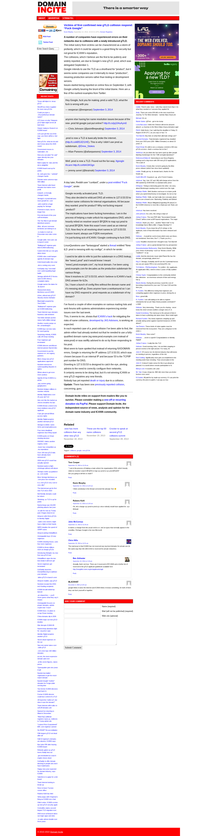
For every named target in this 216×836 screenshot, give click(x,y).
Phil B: (138, 130)
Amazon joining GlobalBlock (47, 533)
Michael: (139, 118)
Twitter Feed (48, 42)
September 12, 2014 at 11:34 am (78, 524)
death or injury (97, 380)
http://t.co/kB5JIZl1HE (77, 142)
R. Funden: (140, 291)
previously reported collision (109, 384)
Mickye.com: (140, 369)
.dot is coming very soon (46, 265)
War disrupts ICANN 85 (45, 625)
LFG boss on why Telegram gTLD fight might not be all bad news (47, 122)
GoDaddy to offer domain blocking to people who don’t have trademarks (47, 763)
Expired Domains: (142, 139)
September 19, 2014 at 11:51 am (78, 543)
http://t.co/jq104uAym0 (115, 123)
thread (113, 245)
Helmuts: (139, 223)
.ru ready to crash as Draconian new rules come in (47, 234)
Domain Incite (56, 832)
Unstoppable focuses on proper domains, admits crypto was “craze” (46, 605)
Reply (70, 477)
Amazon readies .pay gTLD (47, 581)
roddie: (138, 107)
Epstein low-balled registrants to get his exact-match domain (47, 675)
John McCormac (75, 522)
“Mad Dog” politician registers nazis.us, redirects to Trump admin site (47, 719)
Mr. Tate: (139, 372)
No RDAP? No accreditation (47, 730)
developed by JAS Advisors (103, 320)
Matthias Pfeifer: (141, 191)
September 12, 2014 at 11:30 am (83, 503)
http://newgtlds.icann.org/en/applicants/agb (88, 569)
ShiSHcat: (139, 152)
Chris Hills (73, 540)
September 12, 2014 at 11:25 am (83, 486)
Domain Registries (106, 32)
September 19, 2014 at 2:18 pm (82, 561)
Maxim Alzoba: (141, 283)
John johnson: (141, 214)
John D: (139, 352)
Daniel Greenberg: (142, 313)
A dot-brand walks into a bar (47, 262)
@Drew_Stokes (86, 146)
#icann (68, 165)
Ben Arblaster (79, 558)
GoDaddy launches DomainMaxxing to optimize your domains (47, 572)
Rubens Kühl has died (45, 793)
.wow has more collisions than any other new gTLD (72, 432)
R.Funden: (139, 377)
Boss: (138, 296)
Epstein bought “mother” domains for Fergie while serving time (46, 683)
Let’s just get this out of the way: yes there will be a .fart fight (47, 136)
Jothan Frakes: (141, 217)
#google (120, 161)
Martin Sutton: (141, 121)
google (79, 450)
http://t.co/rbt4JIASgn (83, 165)
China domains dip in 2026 (46, 616)
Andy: (138, 112)
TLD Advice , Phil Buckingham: (147, 267)
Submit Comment (73, 647)
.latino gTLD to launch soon (47, 577)
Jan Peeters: (140, 326)
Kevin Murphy (68, 32)
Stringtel (68, 18)
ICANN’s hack (105, 316)
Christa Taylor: (141, 275)
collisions (73, 450)
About (41, 18)
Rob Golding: (140, 357)
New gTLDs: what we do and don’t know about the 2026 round (47, 144)
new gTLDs (86, 450)
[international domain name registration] (48, 72)
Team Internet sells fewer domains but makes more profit (46, 187)
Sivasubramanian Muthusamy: (147, 248)
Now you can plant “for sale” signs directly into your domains (47, 157)
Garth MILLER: (141, 177)
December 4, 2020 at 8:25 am (77, 585)
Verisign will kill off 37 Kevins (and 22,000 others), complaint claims (47, 279)
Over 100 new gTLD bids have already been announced (46, 455)
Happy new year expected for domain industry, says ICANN (46, 771)
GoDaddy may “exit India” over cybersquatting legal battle (46, 271)
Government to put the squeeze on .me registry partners (46, 353)
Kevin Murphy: (141, 166)
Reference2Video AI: (143, 158)
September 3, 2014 (103, 109)
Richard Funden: (142, 318)
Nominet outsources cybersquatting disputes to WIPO (46, 367)
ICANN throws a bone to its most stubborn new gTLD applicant (47, 408)
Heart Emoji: (140, 147)
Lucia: (138, 242)
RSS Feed (47, 36)
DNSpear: (139, 186)
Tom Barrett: (140, 136)
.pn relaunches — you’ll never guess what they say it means (47, 597)
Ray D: (138, 261)
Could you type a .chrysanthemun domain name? (46, 115)
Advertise (53, 18)
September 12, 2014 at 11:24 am (78, 465)
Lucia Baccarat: (141, 124)
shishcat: (139, 180)
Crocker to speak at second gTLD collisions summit (118, 432)
